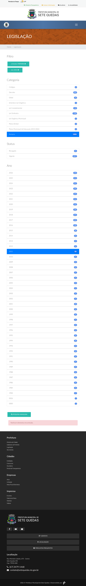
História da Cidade (12, 442)
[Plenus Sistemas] (64, 583)
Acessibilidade (73, 5)
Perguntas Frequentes (44, 548)
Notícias (9, 501)
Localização (43, 542)
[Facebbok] (9, 529)
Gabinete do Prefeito (13, 445)
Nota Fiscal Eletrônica (13, 484)
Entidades (10, 461)
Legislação (10, 447)
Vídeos (9, 503)
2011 (14, 70)
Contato (43, 536)
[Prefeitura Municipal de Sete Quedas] (43, 14)
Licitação (9, 482)
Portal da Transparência (32, 5)
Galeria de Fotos (11, 498)
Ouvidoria (62, 5)
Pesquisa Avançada (19, 414)
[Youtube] (15, 529)
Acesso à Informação (49, 5)
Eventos (9, 496)
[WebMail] (22, 529)
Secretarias (10, 450)
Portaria (18, 64)
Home (9, 47)
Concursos (10, 463)
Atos (8, 479)
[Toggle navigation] (76, 24)
